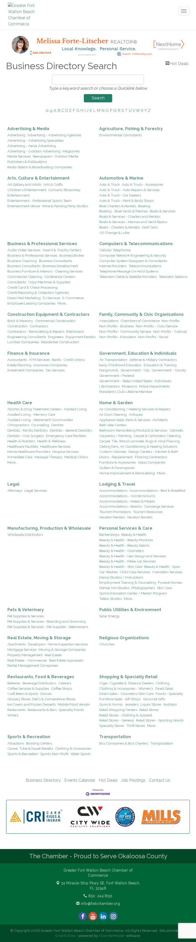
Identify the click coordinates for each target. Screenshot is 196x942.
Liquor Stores (150, 704)
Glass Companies (151, 462)
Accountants (17, 360)
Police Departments (154, 386)
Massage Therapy (48, 457)
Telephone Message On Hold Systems (128, 271)
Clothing (162, 683)
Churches (106, 644)
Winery (13, 715)
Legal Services (35, 490)
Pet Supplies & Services (25, 616)
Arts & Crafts (53, 184)
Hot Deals (179, 63)
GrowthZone (65, 936)
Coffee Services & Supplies (28, 688)
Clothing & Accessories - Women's (126, 688)
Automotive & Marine (121, 178)
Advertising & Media (28, 128)
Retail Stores (148, 710)
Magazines (71, 151)
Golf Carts (150, 227)
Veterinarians (78, 627)
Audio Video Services (23, 250)
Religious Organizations (124, 637)
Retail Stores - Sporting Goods (159, 720)
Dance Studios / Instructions (121, 577)
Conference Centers (59, 277)
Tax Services (55, 370)
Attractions (15, 743)
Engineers (56, 337)
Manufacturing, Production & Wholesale (49, 528)
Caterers (64, 683)
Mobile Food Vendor (74, 704)
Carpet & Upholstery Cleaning (157, 436)
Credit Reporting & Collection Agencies (38, 292)
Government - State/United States (125, 381)
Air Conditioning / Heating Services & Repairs (134, 409)
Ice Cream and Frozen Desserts (31, 704)
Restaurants (16, 710)
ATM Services (39, 360)
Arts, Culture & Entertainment (38, 178)
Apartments (16, 644)
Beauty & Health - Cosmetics (121, 551)
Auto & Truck (109, 184)
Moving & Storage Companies (62, 649)
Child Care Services (135, 572)
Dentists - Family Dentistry (27, 430)
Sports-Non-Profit (54, 754)
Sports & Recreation (28, 736)
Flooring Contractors (151, 457)
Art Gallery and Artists (24, 184)
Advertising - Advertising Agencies (54, 135)
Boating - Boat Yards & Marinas (123, 211)
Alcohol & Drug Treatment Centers (34, 409)
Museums (129, 386)
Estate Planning (19, 365)
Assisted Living (75, 409)
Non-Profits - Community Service (125, 331)
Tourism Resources (148, 512)
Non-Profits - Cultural (170, 331)
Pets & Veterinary (25, 609)
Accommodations (113, 490)
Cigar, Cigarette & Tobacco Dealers (126, 683)
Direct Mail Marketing (24, 298)
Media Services (19, 156)
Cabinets (176, 430)
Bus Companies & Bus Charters (123, 743)
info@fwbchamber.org (100, 904)
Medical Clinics (76, 457)
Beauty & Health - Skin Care (120, 566)
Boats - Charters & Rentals (119, 227)
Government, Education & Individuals (138, 353)
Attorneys (14, 490)
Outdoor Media (66, 156)
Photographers (143, 588)
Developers (37, 644)
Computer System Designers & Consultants (133, 261)
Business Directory (43, 780)
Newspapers (42, 156)
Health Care (19, 402)
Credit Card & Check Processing (32, 287)
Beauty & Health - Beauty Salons (124, 545)
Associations (108, 321)
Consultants (16, 282)
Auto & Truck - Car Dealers (120, 195)
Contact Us (159, 780)
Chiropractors (18, 425)
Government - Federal (116, 375)
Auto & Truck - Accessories (142, 184)
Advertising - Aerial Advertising (31, 146)
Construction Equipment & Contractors (48, 314)
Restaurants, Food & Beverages (40, 676)
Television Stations (173, 277)
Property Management (25, 655)
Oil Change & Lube (114, 233)
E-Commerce (73, 298)
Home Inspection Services (68, 644)
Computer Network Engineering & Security (132, 255)
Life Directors (109, 386)
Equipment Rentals (80, 337)
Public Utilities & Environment (130, 609)
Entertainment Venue (23, 206)
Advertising (16, 135)
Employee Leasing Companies (31, 303)
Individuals (163, 381)
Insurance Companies (50, 365)
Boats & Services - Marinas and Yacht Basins (133, 222)
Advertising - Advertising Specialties (35, 140)
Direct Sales (164, 688)
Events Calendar (79, 780)
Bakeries (13, 683)
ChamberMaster (112, 936)
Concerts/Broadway (64, 190)
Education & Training (160, 365)
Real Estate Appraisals (66, 660)
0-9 (49, 110)
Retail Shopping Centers (118, 710)
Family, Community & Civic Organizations (141, 314)
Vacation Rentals (112, 517)
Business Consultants (55, 261)
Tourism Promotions (115, 512)
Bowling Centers (39, 743)
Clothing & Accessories (73, 748)
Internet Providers (113, 266)
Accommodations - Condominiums (127, 496)
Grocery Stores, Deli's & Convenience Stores (41, 699)
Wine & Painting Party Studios (65, 206)
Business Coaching (22, 261)
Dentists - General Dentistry (71, 430)
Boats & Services (162, 211)
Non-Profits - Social (153, 337)
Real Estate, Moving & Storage (39, 637)
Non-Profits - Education (117, 337)
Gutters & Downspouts (117, 468)
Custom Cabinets (112, 451)
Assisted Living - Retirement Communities (40, 420)
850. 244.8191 (100, 896)
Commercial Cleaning (24, 277)
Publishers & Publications (27, 162)
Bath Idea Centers (113, 425)
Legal (13, 484)
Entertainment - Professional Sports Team (39, 200)
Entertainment (18, 195)
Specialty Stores (111, 726)
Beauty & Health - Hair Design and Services (132, 556)
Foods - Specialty (169, 694)
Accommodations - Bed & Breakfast (157, 490)
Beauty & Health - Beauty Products (126, 540)
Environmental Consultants (120, 135)
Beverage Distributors (39, 683)
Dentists (57, 425)
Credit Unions (74, 360)
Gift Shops (133, 699)
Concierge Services (159, 506)
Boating (144, 206)
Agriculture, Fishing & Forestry (131, 128)
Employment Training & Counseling (127, 582)
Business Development (60, 266)
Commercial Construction (55, 321)
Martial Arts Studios (114, 588)
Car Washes (108, 572)
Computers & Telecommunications (136, 243)
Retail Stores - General (116, 720)
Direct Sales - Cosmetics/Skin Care (126, 694)
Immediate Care (19, 457)
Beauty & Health (133, 534)
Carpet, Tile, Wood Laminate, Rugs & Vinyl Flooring (139, 441)
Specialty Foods (71, 710)
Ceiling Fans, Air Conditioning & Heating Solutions (138, 446)
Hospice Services (65, 451)
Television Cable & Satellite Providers (128, 277)
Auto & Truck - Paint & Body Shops (126, 200)
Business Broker (71, 255)
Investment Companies (25, 370)
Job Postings (133, 780)
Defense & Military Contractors (153, 360)
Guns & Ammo (111, 704)
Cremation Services (167, 572)
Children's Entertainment (26, 190)
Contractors (39, 326)
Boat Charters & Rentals (117, 206)
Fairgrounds (108, 370)
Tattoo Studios (110, 598)
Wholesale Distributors (25, 534)
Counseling (40, 425)
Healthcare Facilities (22, 446)
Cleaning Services (68, 271)
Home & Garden (116, 402)
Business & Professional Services (42, 243)
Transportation (115, 736)
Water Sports (80, 754)
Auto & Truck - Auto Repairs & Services (129, 190)
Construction (17, 326)
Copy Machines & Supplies (49, 282)
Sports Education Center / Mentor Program (133, 593)
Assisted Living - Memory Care (31, 414)
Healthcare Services (55, 446)
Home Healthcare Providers (28, 451)
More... (62, 303)
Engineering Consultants (26, 337)
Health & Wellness (51, 441)
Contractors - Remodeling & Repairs (35, 331)
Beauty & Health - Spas (162, 566)
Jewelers (131, 704)
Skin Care (164, 588)
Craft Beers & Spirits (22, 694)
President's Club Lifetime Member (125, 392)
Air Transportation (113, 360)
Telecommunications (145, 266)
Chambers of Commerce (140, 321)
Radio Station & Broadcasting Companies (39, 167)
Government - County (169, 370)
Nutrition (170, 704)
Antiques (136, 414)
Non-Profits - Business (116, 326)
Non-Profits (170, 321)
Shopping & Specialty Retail (128, 676)
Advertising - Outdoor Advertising (33, 151)
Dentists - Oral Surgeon (25, 436)
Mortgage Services (21, 649)
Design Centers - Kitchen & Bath (153, 451)
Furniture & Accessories (117, 462)
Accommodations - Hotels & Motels (127, 501)
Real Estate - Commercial (27, 660)
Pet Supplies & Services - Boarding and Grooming (46, 621)
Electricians (75, 331)
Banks (56, 360)
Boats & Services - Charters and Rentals (129, 216)
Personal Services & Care (125, 528)
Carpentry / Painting (115, 436)
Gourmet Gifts (154, 699)
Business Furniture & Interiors (30, 271)
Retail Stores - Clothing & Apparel (125, 715)
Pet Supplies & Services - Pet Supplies (36, 627)
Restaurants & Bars (42, 710)
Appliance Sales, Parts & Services (124, 420)
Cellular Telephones (115, 250)
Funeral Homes (170, 582)
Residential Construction (60, 342)
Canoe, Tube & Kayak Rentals (30, 748)
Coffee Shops (61, 688)
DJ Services (51, 298)
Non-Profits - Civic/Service (157, 326)
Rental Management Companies (32, 665)
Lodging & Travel (117, 484)
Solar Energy (109, 616)
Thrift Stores (135, 726)
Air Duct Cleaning (113, 414)
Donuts (46, 694)
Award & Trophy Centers (61, 250)
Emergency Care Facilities (66, 436)
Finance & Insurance (28, 353)
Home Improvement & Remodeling (127, 473)
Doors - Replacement (116, 457)
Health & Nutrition (21, 441)
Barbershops (109, 534)
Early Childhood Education (120, 365)
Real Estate (53, 655)
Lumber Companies (23, 342)
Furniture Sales (110, 699)
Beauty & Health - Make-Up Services (127, 561)
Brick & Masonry (20, 321)
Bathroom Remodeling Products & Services (133, 430)
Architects (160, 420)
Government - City (135, 370)
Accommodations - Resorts (120, 506)
